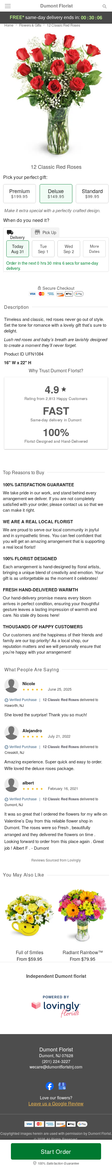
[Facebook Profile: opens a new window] (50, 1086)
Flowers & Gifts (30, 25)
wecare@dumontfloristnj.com (56, 1067)
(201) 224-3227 (56, 1061)
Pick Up (49, 232)
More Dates (94, 248)
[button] (99, 1155)
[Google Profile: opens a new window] (62, 1086)
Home (8, 25)
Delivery (17, 236)
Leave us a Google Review (56, 1103)
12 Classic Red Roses (61, 699)
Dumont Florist (56, 5)
